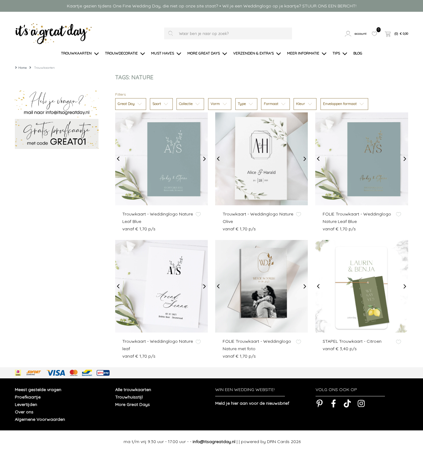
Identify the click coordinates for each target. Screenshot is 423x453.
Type (242, 103)
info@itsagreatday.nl (214, 441)
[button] (356, 33)
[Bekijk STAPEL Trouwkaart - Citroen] (361, 286)
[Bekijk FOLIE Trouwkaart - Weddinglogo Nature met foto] (261, 286)
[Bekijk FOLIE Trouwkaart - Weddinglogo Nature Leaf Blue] (361, 158)
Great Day (127, 103)
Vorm (216, 103)
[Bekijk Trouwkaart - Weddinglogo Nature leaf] (161, 286)
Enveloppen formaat (340, 103)
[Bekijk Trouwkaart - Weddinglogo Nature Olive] (261, 158)
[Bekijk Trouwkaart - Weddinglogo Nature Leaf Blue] (161, 158)
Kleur (301, 103)
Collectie (186, 103)
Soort (157, 103)
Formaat (271, 103)
